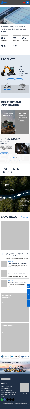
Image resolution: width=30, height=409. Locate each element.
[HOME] (5, 2)
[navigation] (27, 2)
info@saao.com (7, 388)
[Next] (20, 180)
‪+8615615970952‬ (9, 390)
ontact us (4, 383)
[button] (10, 79)
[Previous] (11, 180)
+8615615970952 (8, 386)
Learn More (8, 120)
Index (28, 404)
